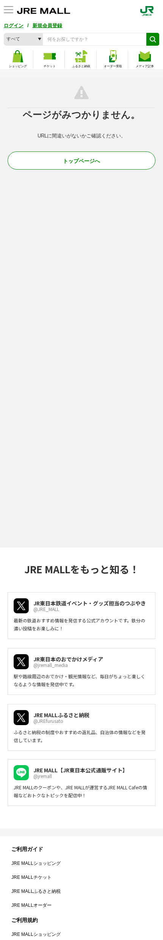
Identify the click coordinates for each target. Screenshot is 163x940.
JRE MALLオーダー (31, 905)
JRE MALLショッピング (36, 863)
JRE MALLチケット (31, 877)
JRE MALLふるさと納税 (36, 891)
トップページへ (81, 161)
